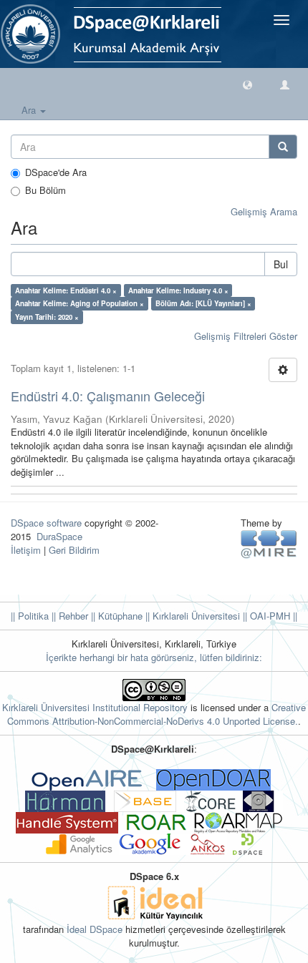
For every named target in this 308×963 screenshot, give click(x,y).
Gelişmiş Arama (264, 211)
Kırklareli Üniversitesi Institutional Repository (95, 707)
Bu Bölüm (45, 190)
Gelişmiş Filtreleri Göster (245, 336)
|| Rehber (68, 615)
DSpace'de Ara (56, 172)
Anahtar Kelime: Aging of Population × (79, 303)
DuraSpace (59, 536)
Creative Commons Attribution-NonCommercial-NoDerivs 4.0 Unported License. (156, 714)
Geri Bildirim (74, 550)
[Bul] (283, 147)
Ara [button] (30, 110)
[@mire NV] (269, 543)
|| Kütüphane (115, 615)
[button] (247, 84)
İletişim (26, 550)
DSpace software (46, 522)
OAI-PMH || (272, 615)
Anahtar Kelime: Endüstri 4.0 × (66, 290)
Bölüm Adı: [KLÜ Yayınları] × (203, 303)
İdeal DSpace (94, 929)
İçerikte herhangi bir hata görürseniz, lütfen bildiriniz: (154, 657)
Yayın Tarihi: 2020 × (47, 317)
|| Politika (30, 615)
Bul (281, 264)
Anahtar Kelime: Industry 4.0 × (178, 290)
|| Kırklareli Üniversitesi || (195, 615)
